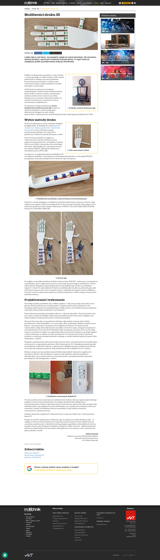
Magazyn (108, 3)
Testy (102, 3)
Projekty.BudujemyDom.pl (60, 518)
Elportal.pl (77, 537)
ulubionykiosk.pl (131, 536)
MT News (47, 3)
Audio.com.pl (78, 516)
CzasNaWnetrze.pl (58, 528)
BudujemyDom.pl (58, 516)
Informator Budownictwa (60, 523)
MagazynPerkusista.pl (81, 521)
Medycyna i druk (31, 453)
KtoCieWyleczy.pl (102, 524)
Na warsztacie (87, 3)
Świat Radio (78, 540)
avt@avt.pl (132, 533)
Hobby (96, 3)
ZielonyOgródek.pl (58, 526)
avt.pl (134, 535)
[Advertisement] (61, 68)
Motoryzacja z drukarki (34, 455)
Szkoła (79, 3)
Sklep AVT (116, 555)
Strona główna (30, 517)
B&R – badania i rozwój (59, 3)
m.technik (29, 522)
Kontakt (28, 536)
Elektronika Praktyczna (81, 535)
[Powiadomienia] (5, 555)
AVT (131, 555)
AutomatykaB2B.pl (80, 532)
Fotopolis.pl (100, 518)
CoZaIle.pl (56, 521)
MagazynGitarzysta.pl (81, 518)
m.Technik (72, 3)
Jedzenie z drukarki (32, 457)
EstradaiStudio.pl (80, 523)
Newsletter (126, 3)
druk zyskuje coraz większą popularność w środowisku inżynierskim (42, 128)
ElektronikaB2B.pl (80, 530)
